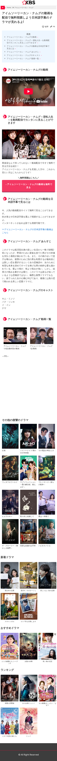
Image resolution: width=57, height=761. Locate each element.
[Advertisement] (28, 386)
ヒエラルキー (7, 516)
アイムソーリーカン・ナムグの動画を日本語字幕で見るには (28, 47)
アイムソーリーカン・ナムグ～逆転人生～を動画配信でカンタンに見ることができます (28, 41)
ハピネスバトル (44, 545)
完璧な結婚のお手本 (28, 545)
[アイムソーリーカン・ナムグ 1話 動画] (41, 336)
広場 (3, 450)
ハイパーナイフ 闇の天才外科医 (28, 451)
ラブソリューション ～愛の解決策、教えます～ (28, 484)
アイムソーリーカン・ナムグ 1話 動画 (41, 347)
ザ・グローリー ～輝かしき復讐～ (10, 546)
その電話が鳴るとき (46, 450)
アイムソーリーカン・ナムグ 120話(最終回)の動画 (15, 347)
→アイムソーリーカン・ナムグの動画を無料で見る (28, 186)
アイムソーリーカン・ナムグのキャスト (23, 55)
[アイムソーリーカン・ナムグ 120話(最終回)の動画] (15, 336)
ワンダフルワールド (9, 482)
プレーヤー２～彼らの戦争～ (46, 483)
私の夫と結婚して (27, 516)
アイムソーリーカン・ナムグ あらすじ (23, 51)
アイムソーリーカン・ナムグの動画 (21, 37)
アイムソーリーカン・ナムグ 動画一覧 (23, 58)
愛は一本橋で (43, 516)
